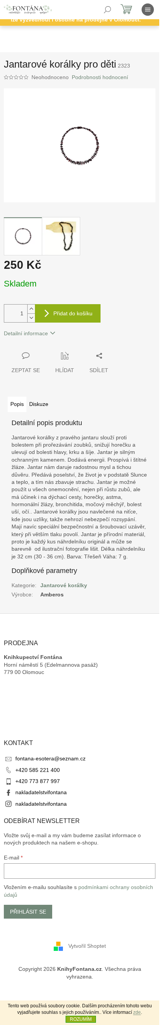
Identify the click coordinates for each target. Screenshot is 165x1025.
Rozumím (81, 1019)
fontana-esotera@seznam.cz (50, 758)
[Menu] (147, 9)
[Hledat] (107, 9)
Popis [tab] (17, 404)
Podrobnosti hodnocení (100, 77)
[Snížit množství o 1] (31, 317)
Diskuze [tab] (38, 404)
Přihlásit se (28, 912)
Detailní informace (26, 333)
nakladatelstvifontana (41, 792)
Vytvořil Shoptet (87, 946)
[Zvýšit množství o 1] (31, 309)
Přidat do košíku (72, 313)
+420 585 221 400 (37, 770)
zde (137, 1012)
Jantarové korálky (63, 585)
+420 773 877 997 (37, 781)
